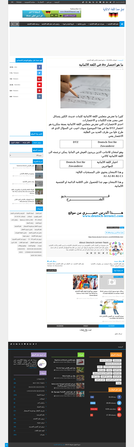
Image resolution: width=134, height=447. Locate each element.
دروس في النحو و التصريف (19, 239)
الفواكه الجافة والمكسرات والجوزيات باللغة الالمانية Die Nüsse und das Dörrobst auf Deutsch (22, 191)
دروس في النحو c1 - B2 (34, 239)
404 (12, 2)
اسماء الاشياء (30, 213)
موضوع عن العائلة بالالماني (27, 173)
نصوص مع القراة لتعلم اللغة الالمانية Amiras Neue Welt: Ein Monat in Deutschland (86, 293)
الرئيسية (57, 2)
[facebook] (113, 2)
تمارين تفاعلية (82, 24)
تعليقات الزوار (15, 142)
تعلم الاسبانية (18, 226)
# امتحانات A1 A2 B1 (113, 227)
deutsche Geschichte (34, 249)
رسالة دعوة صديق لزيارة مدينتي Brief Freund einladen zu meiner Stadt (112, 292)
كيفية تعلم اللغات (23, 242)
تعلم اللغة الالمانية (113, 24)
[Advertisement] (107, 42)
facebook (60, 326)
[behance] (89, 2)
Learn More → (32, 367)
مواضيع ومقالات (22, 245)
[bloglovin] (100, 2)
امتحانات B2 (38, 220)
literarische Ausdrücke (33, 252)
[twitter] (110, 2)
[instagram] (86, 2)
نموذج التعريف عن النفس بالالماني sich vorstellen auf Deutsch (111, 317)
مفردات (39, 245)
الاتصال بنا (41, 2)
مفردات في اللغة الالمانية (97, 24)
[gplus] (107, 2)
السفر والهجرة (38, 216)
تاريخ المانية (39, 223)
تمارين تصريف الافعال (26, 229)
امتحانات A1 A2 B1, (93, 69)
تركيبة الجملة (30, 223)
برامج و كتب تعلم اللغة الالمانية (51, 24)
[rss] (93, 2)
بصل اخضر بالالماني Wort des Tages (65, 368)
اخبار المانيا (39, 213)
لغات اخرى (14, 242)
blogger (111, 326)
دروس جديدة (37, 142)
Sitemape (18, 2)
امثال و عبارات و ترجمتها (26, 220)
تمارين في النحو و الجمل (35, 233)
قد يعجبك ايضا (118, 270)
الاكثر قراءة (26, 142)
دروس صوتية (26, 236)
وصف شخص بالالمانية (28, 181)
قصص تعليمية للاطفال (35, 242)
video (21, 252)
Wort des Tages (36, 255)
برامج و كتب (14, 220)
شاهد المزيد (50, 270)
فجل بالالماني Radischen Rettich (25, 165)
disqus (85, 326)
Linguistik (21, 249)
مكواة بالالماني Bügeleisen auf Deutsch (65, 360)
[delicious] (83, 2)
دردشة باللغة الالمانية (33, 24)
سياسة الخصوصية (30, 2)
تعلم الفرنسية (38, 229)
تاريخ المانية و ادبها (68, 24)
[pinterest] (103, 2)
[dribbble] (96, 2)
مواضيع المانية (31, 245)
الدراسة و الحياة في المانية (17, 213)
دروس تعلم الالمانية (36, 236)
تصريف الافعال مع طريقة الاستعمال (32, 226)
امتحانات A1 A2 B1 (112, 60)
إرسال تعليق (118, 333)
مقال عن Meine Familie (68, 376)
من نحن (49, 2)
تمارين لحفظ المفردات (20, 233)
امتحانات (29, 216)
